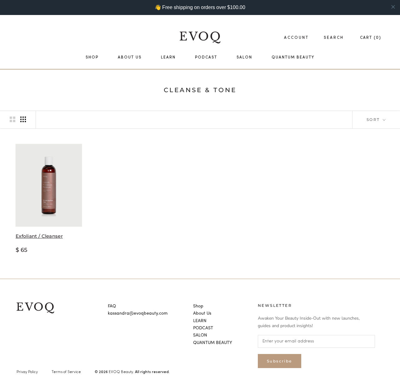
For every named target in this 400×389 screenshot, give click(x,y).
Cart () (370, 38)
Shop (92, 57)
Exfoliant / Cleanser (39, 236)
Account (296, 38)
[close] (393, 6)
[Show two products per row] (12, 119)
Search (334, 38)
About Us (130, 57)
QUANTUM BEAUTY (293, 57)
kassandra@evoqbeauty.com (138, 313)
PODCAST (206, 57)
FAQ (112, 306)
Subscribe (279, 361)
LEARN (168, 57)
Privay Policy (27, 372)
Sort (374, 119)
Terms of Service (66, 372)
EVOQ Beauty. (121, 372)
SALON (244, 57)
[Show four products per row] (23, 119)
